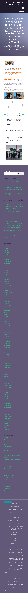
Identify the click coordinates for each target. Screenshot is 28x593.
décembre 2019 (7, 385)
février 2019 (7, 401)
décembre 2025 (7, 261)
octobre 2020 (7, 367)
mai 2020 (6, 374)
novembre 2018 (7, 407)
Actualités (6, 441)
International (7, 473)
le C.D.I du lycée (11, 506)
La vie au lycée (14, 503)
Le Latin (15, 528)
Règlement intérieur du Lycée (13, 509)
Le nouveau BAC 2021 (11, 546)
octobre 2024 (7, 290)
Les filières (6, 484)
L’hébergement (15, 505)
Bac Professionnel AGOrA (12, 581)
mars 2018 (6, 414)
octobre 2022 (7, 330)
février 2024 (7, 301)
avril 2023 (6, 319)
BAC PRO (6, 448)
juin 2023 (6, 314)
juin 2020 (6, 372)
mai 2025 (6, 274)
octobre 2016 (7, 429)
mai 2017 (6, 423)
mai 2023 (6, 316)
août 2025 (6, 270)
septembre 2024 (8, 292)
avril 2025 (6, 277)
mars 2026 (6, 254)
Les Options (7, 486)
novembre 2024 (7, 288)
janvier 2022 (7, 343)
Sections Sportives (13, 515)
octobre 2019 (7, 389)
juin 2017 (6, 421)
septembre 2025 (8, 268)
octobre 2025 (7, 265)
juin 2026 (6, 248)
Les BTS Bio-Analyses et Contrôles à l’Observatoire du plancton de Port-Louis (13, 206)
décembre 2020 (7, 363)
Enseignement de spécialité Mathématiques (16, 561)
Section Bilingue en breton (13, 520)
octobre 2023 (7, 310)
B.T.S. (5, 444)
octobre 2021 (7, 347)
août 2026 (6, 245)
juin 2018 (6, 409)
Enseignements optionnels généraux (12, 459)
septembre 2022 (8, 332)
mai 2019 (6, 394)
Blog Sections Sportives (15, 517)
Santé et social (14, 537)
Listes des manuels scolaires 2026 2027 (13, 187)
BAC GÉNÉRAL (7, 446)
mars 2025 (6, 279)
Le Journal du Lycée (8, 477)
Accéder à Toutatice (8, 501)
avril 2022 (6, 336)
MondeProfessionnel (14, 107)
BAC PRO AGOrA (17, 101)
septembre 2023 (8, 312)
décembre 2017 (7, 416)
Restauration (7, 492)
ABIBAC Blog (12, 514)
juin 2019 (6, 392)
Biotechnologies (14, 534)
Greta (6, 590)
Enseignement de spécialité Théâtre (14, 571)
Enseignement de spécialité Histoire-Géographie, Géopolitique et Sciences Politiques (16, 550)
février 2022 (7, 341)
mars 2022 (6, 339)
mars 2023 (6, 321)
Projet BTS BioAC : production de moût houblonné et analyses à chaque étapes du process (13, 225)
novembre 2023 (7, 308)
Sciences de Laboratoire (15, 535)
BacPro (13, 105)
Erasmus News (7, 468)
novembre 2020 (7, 365)
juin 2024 (6, 294)
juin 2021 (6, 352)
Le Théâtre (20, 528)
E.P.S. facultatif (14, 529)
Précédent (10, 113)
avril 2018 (6, 412)
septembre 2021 (8, 350)
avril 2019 (6, 396)
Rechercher (7, 171)
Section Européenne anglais (13, 519)
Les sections (7, 488)
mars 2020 (6, 378)
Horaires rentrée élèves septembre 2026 (13, 185)
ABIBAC (6, 437)
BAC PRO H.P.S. (7, 453)
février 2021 (7, 358)
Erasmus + (6, 464)
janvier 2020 (7, 383)
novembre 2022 (7, 327)
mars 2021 (6, 356)
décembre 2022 (7, 325)
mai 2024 (6, 296)
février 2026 (7, 257)
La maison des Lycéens (9, 475)
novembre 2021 (7, 345)
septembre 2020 (8, 370)
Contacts (21, 509)
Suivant (19, 113)
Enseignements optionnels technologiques (13, 461)
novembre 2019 (7, 387)
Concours (19, 105)
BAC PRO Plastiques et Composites (12, 455)
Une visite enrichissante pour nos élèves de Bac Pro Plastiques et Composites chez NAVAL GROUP (14, 139)
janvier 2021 (7, 361)
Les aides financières (8, 481)
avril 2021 (6, 354)
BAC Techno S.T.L (8, 572)
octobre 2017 (7, 418)
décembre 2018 (7, 405)
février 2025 (7, 281)
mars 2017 (6, 427)
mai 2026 (6, 250)
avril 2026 (6, 252)
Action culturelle (8, 439)
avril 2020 (6, 376)
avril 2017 (6, 425)
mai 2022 (6, 334)
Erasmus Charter (8, 466)
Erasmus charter (19, 542)
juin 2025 (6, 272)
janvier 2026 (7, 259)
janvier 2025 (7, 283)
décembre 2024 (7, 285)
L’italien (12, 528)
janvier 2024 (7, 303)
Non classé (6, 490)
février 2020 (7, 381)
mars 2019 (6, 398)
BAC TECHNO (7, 457)
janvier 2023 (7, 323)
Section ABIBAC (10, 512)
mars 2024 (6, 299)
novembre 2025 (7, 263)
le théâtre (6, 479)
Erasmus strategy (8, 470)
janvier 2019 (7, 403)
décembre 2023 (7, 305)
